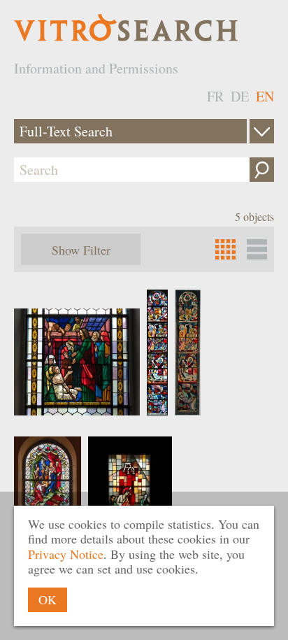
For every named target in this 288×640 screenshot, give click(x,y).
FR (215, 96)
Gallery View (257, 249)
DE (240, 96)
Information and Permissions (96, 68)
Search (262, 169)
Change (262, 131)
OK (47, 599)
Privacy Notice (65, 554)
